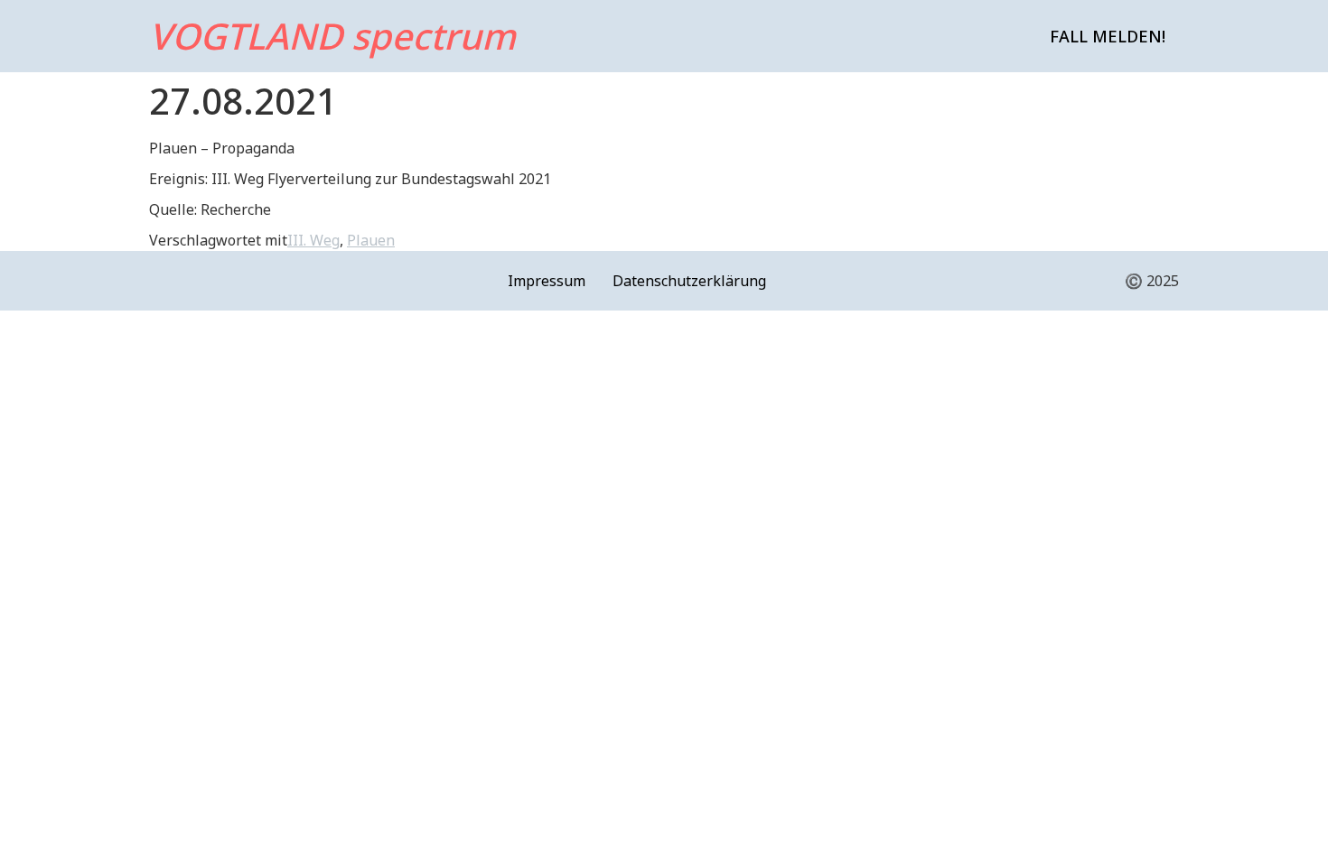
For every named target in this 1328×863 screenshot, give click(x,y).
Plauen (371, 240)
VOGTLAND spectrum (332, 35)
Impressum (546, 281)
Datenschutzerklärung (689, 281)
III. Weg (313, 240)
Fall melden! (1107, 36)
